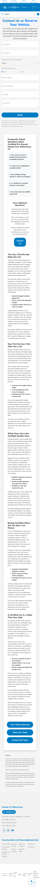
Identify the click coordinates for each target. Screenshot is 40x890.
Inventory (6, 840)
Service (15, 840)
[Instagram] (8, 830)
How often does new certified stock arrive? (19, 193)
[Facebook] (4, 830)
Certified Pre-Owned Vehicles (6, 854)
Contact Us (20, 242)
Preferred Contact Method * (12, 60)
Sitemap (20, 874)
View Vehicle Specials (20, 724)
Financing (23, 840)
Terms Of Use (15, 874)
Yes (4, 72)
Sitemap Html (25, 874)
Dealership (33, 840)
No (22, 72)
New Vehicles (6, 844)
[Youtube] (13, 830)
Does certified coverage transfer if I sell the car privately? (19, 176)
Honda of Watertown (5, 874)
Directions (31, 847)
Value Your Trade (20, 732)
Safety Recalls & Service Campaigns (36, 874)
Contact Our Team (20, 740)
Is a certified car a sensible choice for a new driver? (18, 184)
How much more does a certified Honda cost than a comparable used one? (18, 157)
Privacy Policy (11, 874)
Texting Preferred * (9, 68)
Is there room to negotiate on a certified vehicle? (19, 167)
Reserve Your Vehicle (23, 22)
